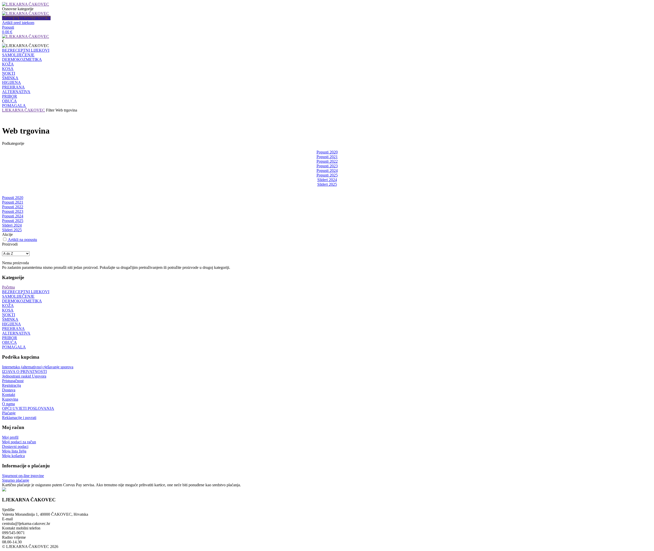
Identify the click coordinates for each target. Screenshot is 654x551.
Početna (8, 287)
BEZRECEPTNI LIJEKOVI (25, 50)
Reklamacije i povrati (19, 417)
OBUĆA (9, 101)
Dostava (8, 390)
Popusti (8, 27)
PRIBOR (9, 96)
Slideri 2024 (327, 180)
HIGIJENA (11, 82)
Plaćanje (9, 413)
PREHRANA (13, 87)
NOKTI (8, 73)
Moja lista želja (14, 451)
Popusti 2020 (327, 152)
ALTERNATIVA (16, 92)
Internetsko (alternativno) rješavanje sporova (37, 367)
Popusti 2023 (327, 166)
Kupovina (10, 399)
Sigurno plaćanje (15, 480)
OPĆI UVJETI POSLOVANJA (28, 408)
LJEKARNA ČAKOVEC (23, 110)
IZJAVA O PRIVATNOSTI (24, 371)
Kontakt (8, 394)
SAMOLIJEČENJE (18, 55)
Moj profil (10, 437)
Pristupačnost (13, 381)
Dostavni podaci (15, 446)
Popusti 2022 (327, 161)
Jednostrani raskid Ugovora (24, 376)
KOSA (8, 69)
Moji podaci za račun (19, 442)
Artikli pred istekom (18, 22)
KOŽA (8, 64)
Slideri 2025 (327, 184)
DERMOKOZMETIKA (22, 59)
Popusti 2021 (327, 157)
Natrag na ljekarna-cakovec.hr (26, 18)
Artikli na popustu (22, 239)
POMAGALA (14, 105)
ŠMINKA (10, 78)
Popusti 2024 (327, 170)
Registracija (11, 385)
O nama (8, 404)
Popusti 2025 (327, 175)
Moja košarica (13, 456)
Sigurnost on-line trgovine (23, 475)
